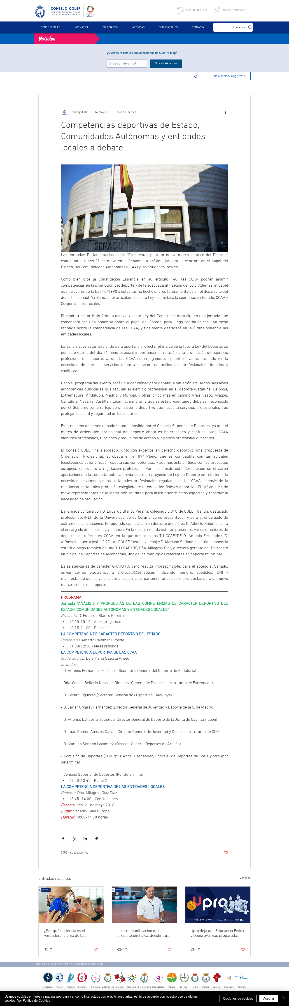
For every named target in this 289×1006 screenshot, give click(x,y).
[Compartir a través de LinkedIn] (85, 839)
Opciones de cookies (238, 998)
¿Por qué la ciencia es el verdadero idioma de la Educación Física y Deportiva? (69, 933)
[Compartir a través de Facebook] (63, 839)
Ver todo (245, 878)
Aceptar (268, 998)
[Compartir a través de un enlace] (96, 839)
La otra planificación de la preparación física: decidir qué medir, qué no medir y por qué (143, 933)
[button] (81, 27)
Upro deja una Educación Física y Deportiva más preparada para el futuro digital (217, 933)
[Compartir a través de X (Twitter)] (74, 839)
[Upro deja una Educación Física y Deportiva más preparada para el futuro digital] (217, 905)
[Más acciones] (225, 112)
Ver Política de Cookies (33, 1000)
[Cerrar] (283, 998)
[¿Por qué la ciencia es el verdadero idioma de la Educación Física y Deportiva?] (71, 905)
